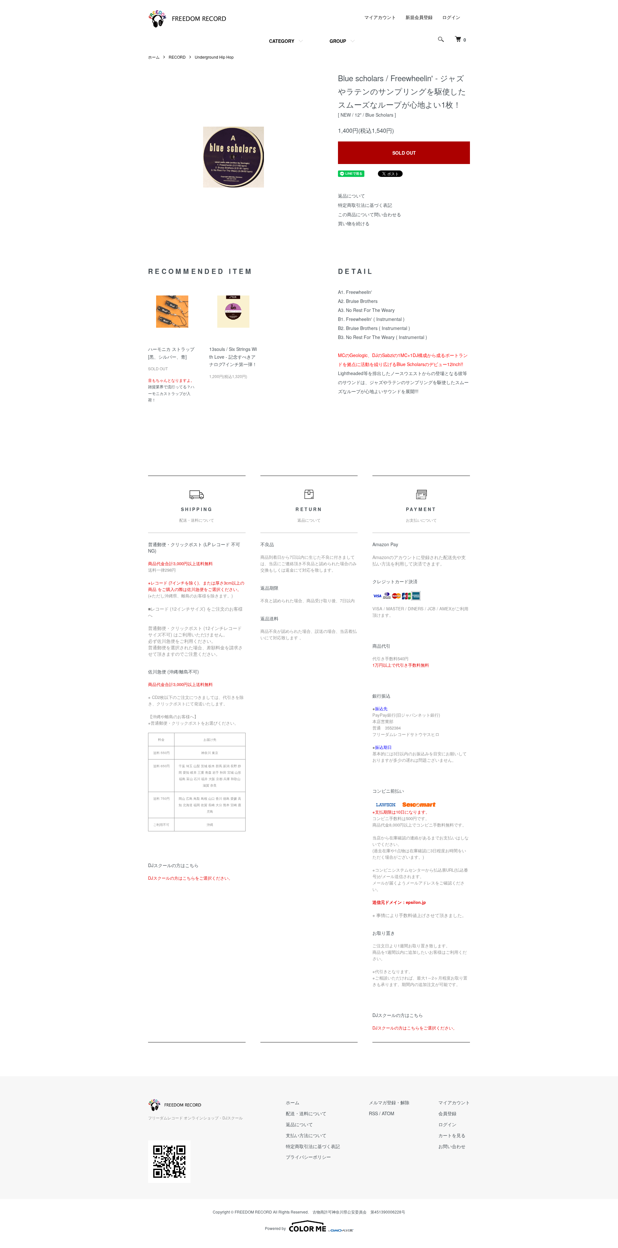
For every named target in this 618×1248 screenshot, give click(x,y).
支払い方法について (306, 1135)
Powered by (275, 1228)
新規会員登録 (419, 17)
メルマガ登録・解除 (389, 1102)
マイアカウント (380, 17)
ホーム (154, 57)
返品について (351, 195)
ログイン (451, 17)
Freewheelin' (359, 292)
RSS (373, 1113)
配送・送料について (306, 1113)
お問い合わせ (451, 1146)
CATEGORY (281, 41)
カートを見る (451, 1135)
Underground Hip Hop (214, 57)
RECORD (177, 57)
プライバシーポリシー (308, 1157)
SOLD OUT (404, 153)
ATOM (388, 1113)
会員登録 (447, 1113)
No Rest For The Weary (370, 310)
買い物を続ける (354, 223)
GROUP (338, 41)
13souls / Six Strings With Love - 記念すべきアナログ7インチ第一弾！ (233, 357)
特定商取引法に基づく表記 (365, 205)
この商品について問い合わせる (369, 214)
